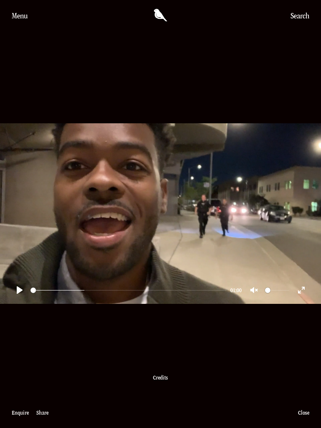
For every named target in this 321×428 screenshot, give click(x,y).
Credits (160, 377)
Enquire (20, 412)
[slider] (128, 290)
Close (303, 412)
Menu (20, 15)
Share (42, 412)
